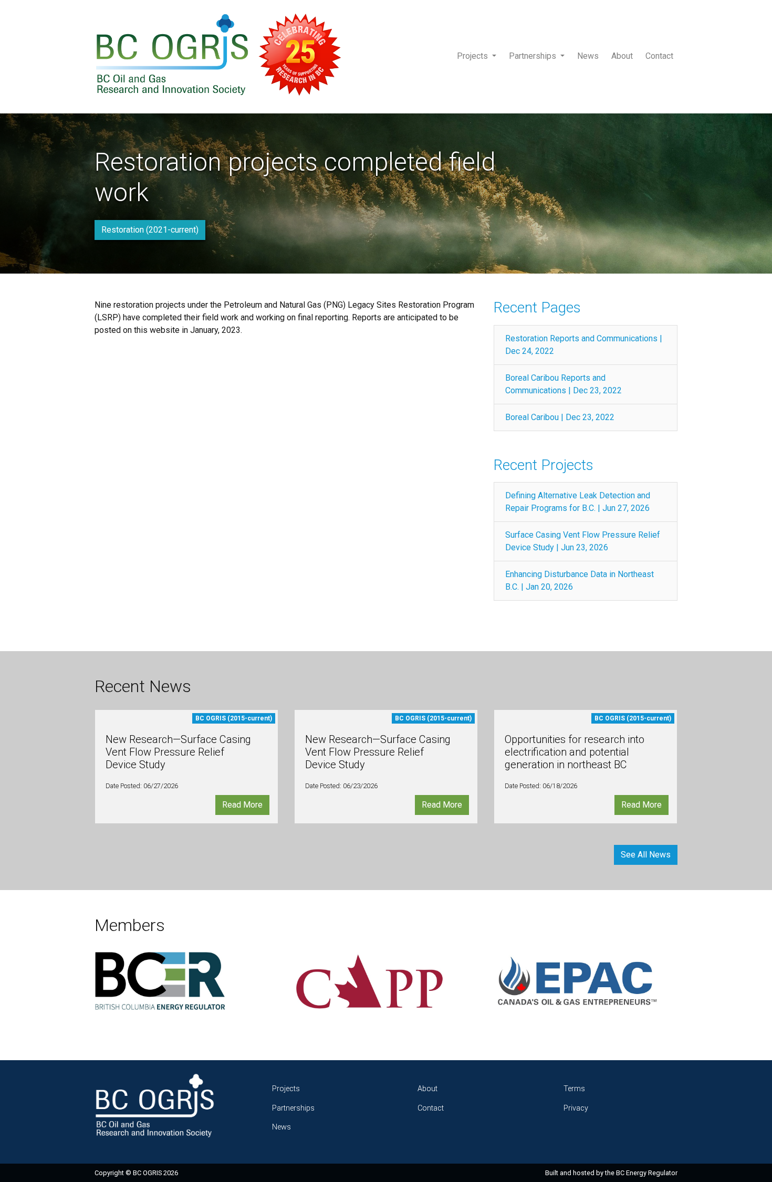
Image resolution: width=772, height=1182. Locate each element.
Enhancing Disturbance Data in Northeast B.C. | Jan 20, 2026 (579, 580)
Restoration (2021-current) (150, 230)
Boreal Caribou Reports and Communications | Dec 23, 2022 (563, 384)
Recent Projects (543, 465)
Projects (473, 56)
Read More (242, 805)
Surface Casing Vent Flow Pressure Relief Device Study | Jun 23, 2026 (582, 541)
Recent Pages (537, 307)
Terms (574, 1088)
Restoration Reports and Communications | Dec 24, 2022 (583, 344)
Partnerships (533, 56)
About (622, 56)
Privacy (576, 1108)
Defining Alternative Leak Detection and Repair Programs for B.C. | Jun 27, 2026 (577, 501)
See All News (646, 855)
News (588, 56)
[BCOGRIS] (222, 56)
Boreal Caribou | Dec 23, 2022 (559, 417)
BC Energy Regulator (646, 1173)
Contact (659, 56)
